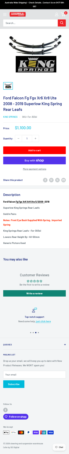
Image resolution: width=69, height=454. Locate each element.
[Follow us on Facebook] (5, 410)
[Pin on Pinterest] (51, 180)
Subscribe (14, 384)
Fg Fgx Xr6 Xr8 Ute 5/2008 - (30, 201)
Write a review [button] (34, 293)
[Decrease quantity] (18, 138)
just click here (43, 321)
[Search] (62, 22)
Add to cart (34, 150)
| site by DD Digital (11, 447)
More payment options (34, 168)
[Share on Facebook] (45, 180)
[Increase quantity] (35, 138)
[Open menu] (4, 14)
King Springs (10, 116)
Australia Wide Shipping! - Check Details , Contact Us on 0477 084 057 (34, 4)
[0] (63, 14)
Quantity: (8, 138)
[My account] (56, 14)
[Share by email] (63, 180)
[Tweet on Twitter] (57, 180)
